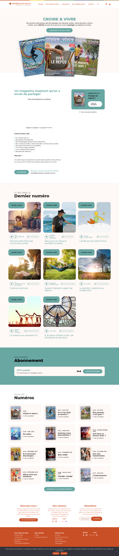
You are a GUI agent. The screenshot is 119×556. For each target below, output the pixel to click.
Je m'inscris (96, 518)
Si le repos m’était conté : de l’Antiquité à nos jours (59, 336)
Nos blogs (66, 4)
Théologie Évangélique (22, 543)
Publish (28, 127)
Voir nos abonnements (28, 519)
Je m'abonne (21, 172)
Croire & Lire (18, 537)
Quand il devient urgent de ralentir (58, 289)
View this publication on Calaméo (39, 99)
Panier (37, 535)
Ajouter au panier (93, 371)
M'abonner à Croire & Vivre (59, 30)
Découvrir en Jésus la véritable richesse (55, 242)
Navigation (59, 533)
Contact (91, 4)
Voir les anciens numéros (89, 112)
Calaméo (35, 127)
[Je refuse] (117, 551)
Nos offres (39, 533)
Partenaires (59, 543)
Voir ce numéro (29, 415)
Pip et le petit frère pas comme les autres (21, 242)
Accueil (40, 4)
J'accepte (56, 553)
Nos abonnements (41, 537)
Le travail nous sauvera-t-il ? (24, 335)
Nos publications (52, 4)
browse (43, 127)
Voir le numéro (94, 104)
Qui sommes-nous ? (79, 4)
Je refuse (64, 553)
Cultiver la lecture (19, 288)
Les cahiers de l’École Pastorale (21, 540)
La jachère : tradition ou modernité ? (92, 289)
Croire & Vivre (18, 535)
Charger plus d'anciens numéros (59, 489)
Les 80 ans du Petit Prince (93, 241)
